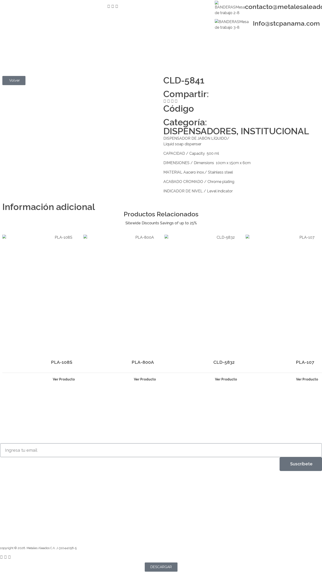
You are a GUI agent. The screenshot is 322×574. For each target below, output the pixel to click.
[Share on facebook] (164, 101)
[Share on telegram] (172, 101)
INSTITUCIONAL (275, 131)
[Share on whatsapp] (176, 101)
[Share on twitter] (168, 101)
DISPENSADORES (199, 131)
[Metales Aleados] (16, 49)
